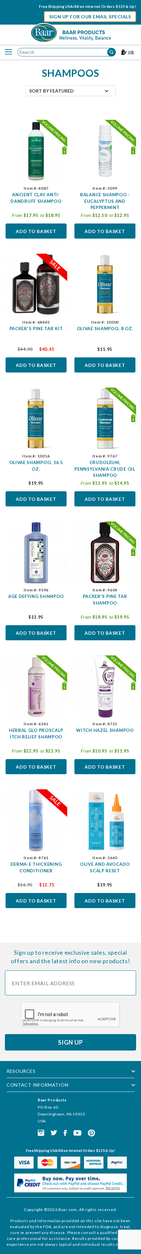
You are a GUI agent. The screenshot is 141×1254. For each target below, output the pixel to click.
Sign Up (70, 1042)
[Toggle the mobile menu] (8, 52)
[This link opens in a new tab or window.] (41, 1132)
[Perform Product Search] (111, 52)
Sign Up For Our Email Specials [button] (90, 16)
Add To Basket (36, 231)
